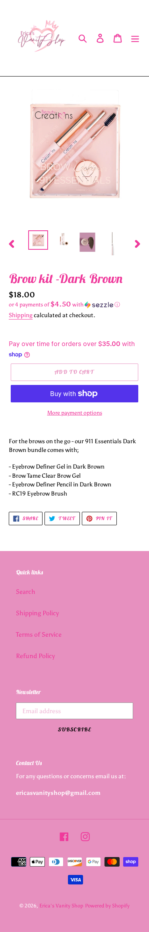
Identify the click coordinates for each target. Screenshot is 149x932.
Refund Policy (35, 656)
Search (25, 591)
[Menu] (135, 38)
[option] (38, 240)
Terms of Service (39, 634)
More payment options (74, 413)
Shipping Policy (37, 613)
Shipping (21, 315)
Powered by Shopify (107, 906)
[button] (74, 304)
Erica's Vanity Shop (61, 906)
